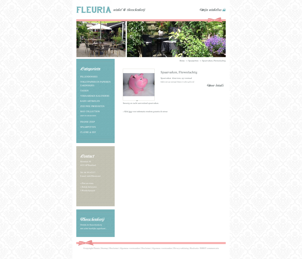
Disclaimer (113, 248)
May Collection (90, 111)
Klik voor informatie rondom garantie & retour (146, 111)
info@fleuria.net (94, 176)
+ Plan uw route (86, 183)
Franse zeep (87, 121)
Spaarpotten (88, 126)
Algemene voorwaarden (130, 248)
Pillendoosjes (89, 76)
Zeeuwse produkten (92, 106)
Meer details (215, 85)
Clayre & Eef (88, 132)
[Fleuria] (94, 9)
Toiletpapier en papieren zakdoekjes (95, 83)
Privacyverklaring (181, 248)
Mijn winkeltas (210, 10)
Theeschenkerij (92, 219)
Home (182, 60)
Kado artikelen (90, 100)
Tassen (84, 90)
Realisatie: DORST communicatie (204, 248)
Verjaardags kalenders (94, 95)
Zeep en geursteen (88, 116)
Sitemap (104, 248)
